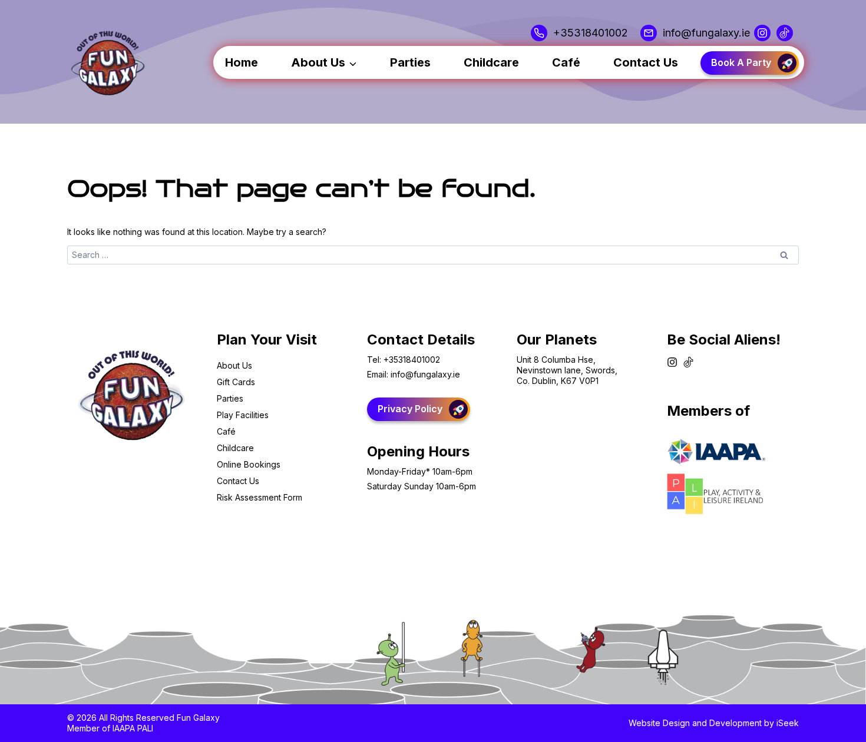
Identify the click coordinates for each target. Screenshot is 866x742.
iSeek (787, 723)
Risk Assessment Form (259, 497)
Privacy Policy (410, 409)
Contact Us (645, 62)
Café (566, 62)
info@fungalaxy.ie (425, 374)
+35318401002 (412, 360)
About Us (234, 365)
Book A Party (741, 62)
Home (241, 62)
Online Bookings (248, 464)
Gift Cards (236, 382)
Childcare (491, 62)
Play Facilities (243, 415)
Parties (410, 62)
